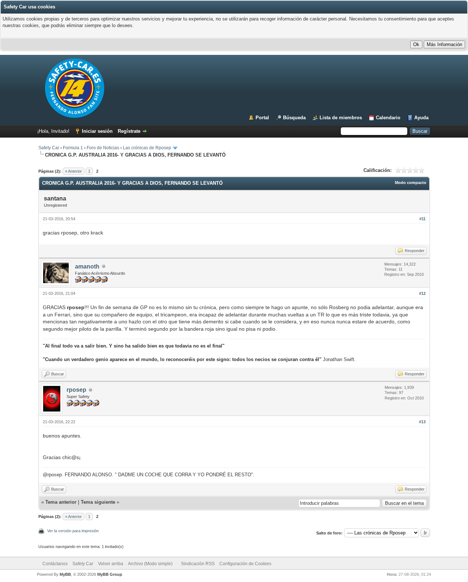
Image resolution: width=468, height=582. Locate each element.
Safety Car (48, 147)
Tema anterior (60, 502)
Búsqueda (294, 117)
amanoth (87, 266)
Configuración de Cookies (245, 563)
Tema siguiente (98, 502)
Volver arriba (110, 563)
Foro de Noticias (103, 147)
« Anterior (73, 171)
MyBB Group (109, 574)
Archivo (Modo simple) (150, 563)
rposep (76, 390)
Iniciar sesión (97, 131)
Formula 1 (73, 147)
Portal (262, 117)
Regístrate (129, 131)
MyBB (65, 574)
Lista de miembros (341, 117)
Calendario (388, 117)
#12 (422, 293)
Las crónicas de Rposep (147, 147)
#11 (422, 219)
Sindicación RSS (198, 563)
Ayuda (421, 117)
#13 (422, 422)
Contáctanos (55, 563)
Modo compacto (410, 182)
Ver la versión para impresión (73, 531)
